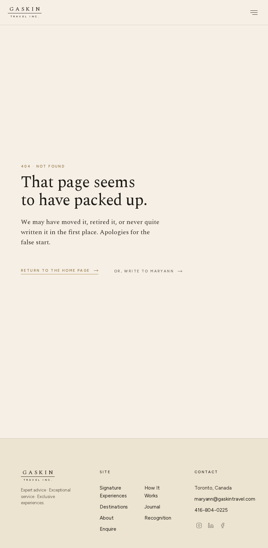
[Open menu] (253, 12)
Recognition (157, 518)
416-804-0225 (211, 510)
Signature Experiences (113, 492)
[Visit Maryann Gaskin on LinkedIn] (211, 525)
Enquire (108, 529)
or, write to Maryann (144, 271)
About (107, 518)
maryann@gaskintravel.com (220, 499)
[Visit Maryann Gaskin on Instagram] (199, 525)
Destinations (114, 507)
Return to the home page (55, 270)
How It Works (152, 492)
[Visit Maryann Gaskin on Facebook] (222, 525)
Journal (152, 507)
